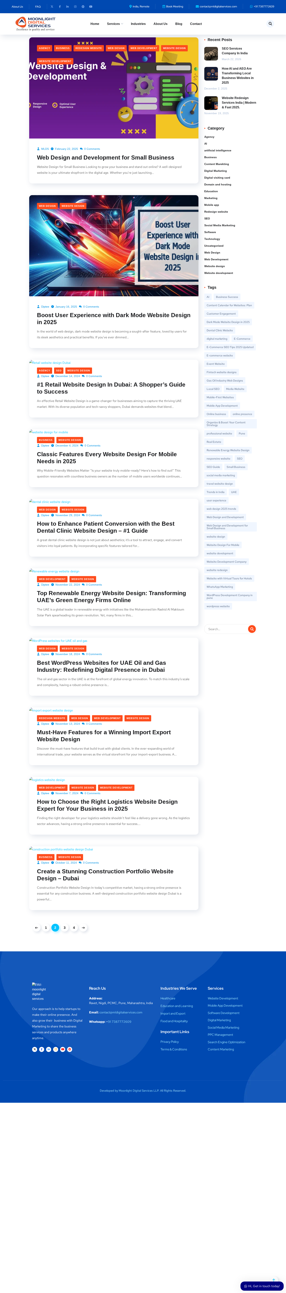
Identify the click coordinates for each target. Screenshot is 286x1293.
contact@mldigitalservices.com (120, 1012)
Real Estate (214, 442)
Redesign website (88, 48)
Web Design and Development (225, 517)
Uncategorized (214, 245)
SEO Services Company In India (235, 51)
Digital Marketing (215, 170)
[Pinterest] (83, 6)
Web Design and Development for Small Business (105, 157)
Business (63, 48)
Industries (138, 23)
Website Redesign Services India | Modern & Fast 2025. (239, 102)
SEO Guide (213, 467)
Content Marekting (216, 164)
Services (113, 23)
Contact (196, 23)
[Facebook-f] (59, 6)
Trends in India (216, 492)
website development (220, 553)
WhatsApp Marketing (220, 587)
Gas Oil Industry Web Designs (225, 380)
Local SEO (213, 389)
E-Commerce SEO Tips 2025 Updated (230, 347)
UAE (234, 492)
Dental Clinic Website (220, 330)
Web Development (144, 48)
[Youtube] (91, 6)
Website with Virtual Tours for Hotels (229, 578)
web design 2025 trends (221, 509)
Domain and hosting (217, 184)
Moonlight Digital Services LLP (139, 1091)
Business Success (227, 297)
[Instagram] (75, 6)
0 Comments (91, 148)
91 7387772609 (119, 1022)
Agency (44, 48)
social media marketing (221, 475)
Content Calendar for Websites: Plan (229, 305)
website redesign (217, 570)
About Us (161, 23)
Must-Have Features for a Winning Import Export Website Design (104, 735)
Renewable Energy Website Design (228, 450)
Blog (178, 23)
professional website (219, 433)
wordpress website (218, 606)
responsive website (218, 458)
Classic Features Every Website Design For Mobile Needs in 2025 (107, 457)
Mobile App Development (222, 405)
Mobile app (211, 204)
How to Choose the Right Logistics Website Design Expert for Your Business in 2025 (107, 805)
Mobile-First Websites (220, 397)
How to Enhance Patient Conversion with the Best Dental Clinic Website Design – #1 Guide (106, 527)
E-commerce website (220, 355)
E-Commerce (242, 338)
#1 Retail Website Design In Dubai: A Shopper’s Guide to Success (111, 388)
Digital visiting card (217, 177)
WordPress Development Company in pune (230, 596)
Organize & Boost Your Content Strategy (226, 424)
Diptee (44, 306)
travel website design (220, 483)
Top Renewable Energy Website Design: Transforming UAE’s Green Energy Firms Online (111, 596)
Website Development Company (227, 561)
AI (205, 143)
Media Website (235, 389)
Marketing (211, 198)
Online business (216, 414)
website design (216, 536)
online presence (242, 414)
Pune (242, 433)
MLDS (44, 148)
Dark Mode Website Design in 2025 (228, 322)
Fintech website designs (222, 372)
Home (94, 23)
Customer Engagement (221, 313)
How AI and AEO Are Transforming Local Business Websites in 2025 (238, 75)
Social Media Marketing (219, 225)
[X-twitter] (52, 6)
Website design (174, 48)
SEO (58, 370)
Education (211, 191)
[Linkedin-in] (67, 6)
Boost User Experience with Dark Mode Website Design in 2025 (113, 318)
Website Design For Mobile (223, 545)
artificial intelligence (217, 150)
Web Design (116, 48)
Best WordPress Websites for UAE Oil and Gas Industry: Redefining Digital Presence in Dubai (101, 666)
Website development (55, 61)
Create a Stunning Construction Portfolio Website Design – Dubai (105, 875)
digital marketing (217, 338)
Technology (212, 238)
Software (210, 232)
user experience (216, 500)
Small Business (236, 467)
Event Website (216, 364)
